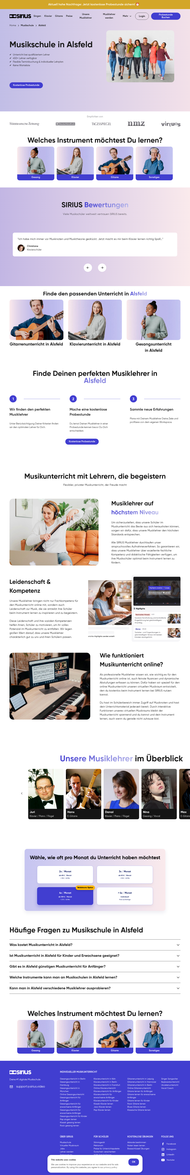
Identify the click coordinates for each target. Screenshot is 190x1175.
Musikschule (65, 1142)
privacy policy (110, 1167)
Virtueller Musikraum (69, 1146)
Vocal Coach (167, 1088)
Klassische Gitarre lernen (139, 1110)
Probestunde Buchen (166, 16)
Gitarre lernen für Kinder (138, 1101)
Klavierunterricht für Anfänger (107, 1091)
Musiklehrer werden (109, 16)
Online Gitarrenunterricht (139, 1088)
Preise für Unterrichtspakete (106, 1149)
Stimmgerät (99, 1142)
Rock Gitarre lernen (136, 1104)
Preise (69, 16)
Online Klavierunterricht (105, 1088)
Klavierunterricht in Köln (105, 1079)
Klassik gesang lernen (70, 1123)
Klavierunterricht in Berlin (105, 1082)
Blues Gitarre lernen (136, 1107)
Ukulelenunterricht (169, 1085)
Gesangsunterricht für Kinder (73, 1116)
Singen (37, 16)
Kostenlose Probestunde (26, 85)
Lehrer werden (66, 1152)
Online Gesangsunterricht (72, 1094)
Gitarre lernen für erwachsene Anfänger (141, 1096)
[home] (20, 16)
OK (133, 1162)
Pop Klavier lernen (102, 1110)
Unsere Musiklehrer (86, 16)
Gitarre (59, 16)
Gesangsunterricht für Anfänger (70, 1099)
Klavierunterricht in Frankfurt (107, 1085)
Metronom (98, 1146)
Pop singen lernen (68, 1119)
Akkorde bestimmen (136, 1142)
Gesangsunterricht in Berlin (73, 1079)
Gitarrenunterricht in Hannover (141, 1082)
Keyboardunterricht (170, 1082)
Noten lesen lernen (136, 1146)
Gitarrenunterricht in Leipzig (140, 1079)
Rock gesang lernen (69, 1126)
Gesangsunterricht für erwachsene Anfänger (70, 1105)
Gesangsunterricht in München (70, 1089)
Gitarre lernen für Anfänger (140, 1091)
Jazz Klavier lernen (102, 1107)
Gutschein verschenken (105, 1152)
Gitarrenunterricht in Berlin (139, 1085)
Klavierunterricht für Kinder (106, 1101)
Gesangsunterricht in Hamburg (70, 1083)
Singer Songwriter (169, 1079)
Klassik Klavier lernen (103, 1104)
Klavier (48, 16)
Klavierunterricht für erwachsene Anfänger (104, 1096)
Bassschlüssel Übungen (138, 1149)
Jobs (62, 1149)
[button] (127, 16)
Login (142, 16)
